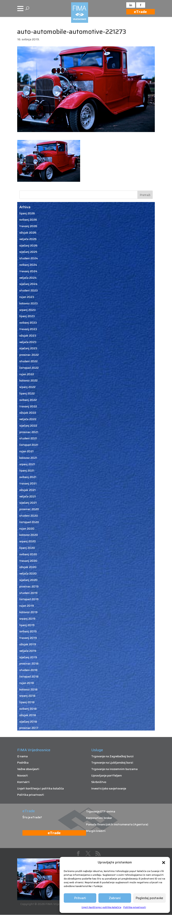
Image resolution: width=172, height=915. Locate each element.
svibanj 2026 (28, 219)
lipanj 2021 (26, 470)
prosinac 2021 (28, 432)
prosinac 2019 (29, 586)
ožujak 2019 (27, 644)
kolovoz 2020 (28, 534)
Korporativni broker (99, 818)
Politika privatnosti (134, 907)
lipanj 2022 (27, 393)
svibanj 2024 (28, 264)
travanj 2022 (28, 406)
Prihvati (80, 898)
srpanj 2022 (27, 387)
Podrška (23, 762)
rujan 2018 (26, 683)
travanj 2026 (28, 226)
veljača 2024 (28, 277)
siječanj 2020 (28, 580)
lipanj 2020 (27, 547)
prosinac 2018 (29, 663)
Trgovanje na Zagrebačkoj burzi (112, 756)
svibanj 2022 (28, 400)
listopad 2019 (29, 599)
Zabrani (115, 898)
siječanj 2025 (28, 251)
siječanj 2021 (28, 502)
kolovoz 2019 (28, 612)
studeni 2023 (28, 290)
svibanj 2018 (28, 708)
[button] (164, 862)
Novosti (22, 775)
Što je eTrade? (32, 817)
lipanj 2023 (27, 316)
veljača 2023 (27, 342)
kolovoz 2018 (28, 689)
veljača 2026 (27, 239)
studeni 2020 (28, 515)
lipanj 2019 (27, 625)
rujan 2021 (26, 451)
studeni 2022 (28, 361)
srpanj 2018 (27, 695)
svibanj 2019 (28, 631)
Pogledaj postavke (149, 898)
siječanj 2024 (28, 284)
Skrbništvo (98, 782)
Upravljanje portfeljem (106, 775)
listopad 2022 (29, 367)
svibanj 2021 (27, 477)
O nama (22, 756)
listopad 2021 (28, 444)
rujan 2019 (26, 605)
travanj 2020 (28, 560)
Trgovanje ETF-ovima (100, 811)
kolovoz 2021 (28, 457)
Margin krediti (96, 831)
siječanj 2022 (28, 425)
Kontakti (23, 782)
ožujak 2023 (27, 335)
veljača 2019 (27, 650)
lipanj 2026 (27, 213)
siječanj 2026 (28, 245)
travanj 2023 (28, 329)
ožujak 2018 (27, 715)
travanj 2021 (27, 483)
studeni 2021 (28, 438)
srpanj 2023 (27, 310)
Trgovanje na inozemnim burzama (114, 769)
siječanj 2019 (28, 657)
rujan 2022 (26, 374)
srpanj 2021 (27, 464)
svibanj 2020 (28, 554)
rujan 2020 (26, 528)
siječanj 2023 (28, 348)
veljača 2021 (27, 496)
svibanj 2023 (28, 322)
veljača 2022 (27, 419)
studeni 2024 (28, 258)
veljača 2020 (28, 573)
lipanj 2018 (27, 702)
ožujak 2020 (27, 567)
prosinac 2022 (29, 354)
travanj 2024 (28, 271)
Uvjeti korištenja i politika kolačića (101, 907)
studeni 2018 (28, 670)
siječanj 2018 (28, 721)
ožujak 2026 (27, 232)
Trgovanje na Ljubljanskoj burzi (112, 762)
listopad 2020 (29, 522)
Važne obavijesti (28, 769)
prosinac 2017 (28, 728)
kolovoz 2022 (28, 380)
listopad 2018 (29, 676)
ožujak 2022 (27, 412)
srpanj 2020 (27, 541)
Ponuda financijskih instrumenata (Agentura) (117, 824)
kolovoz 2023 (28, 303)
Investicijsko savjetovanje (108, 788)
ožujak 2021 (27, 490)
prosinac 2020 (29, 509)
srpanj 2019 (27, 618)
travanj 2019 (28, 637)
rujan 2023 (26, 297)
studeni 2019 (28, 593)
